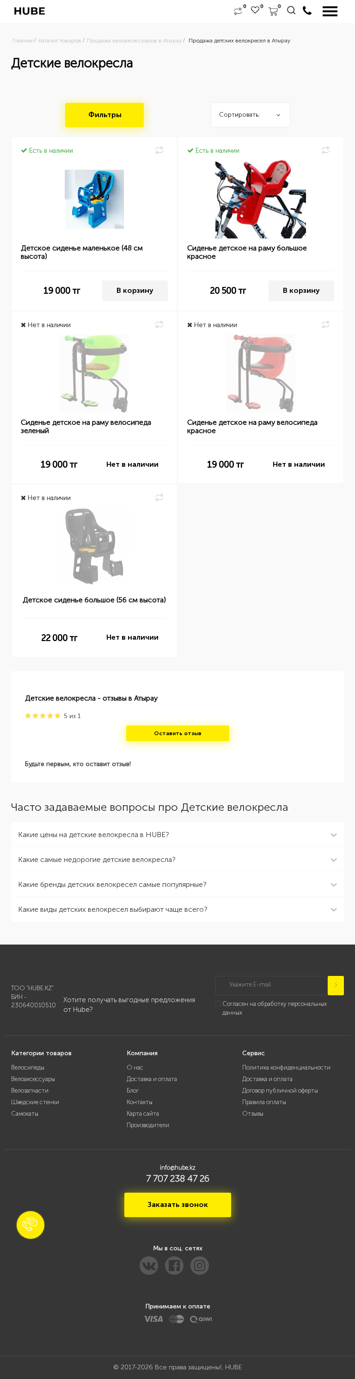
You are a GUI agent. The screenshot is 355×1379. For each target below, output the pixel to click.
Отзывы (252, 1113)
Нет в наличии (132, 464)
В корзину (134, 290)
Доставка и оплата (152, 1079)
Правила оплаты (264, 1102)
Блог (133, 1090)
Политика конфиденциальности (286, 1067)
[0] (238, 11)
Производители (148, 1125)
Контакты (140, 1102)
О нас (135, 1067)
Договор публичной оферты (280, 1090)
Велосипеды (27, 1067)
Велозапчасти (30, 1090)
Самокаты (24, 1113)
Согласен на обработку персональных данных (274, 1008)
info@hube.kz (178, 1167)
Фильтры (105, 114)
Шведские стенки (35, 1102)
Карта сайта (143, 1113)
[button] (30, 1225)
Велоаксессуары (33, 1079)
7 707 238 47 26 (177, 1178)
